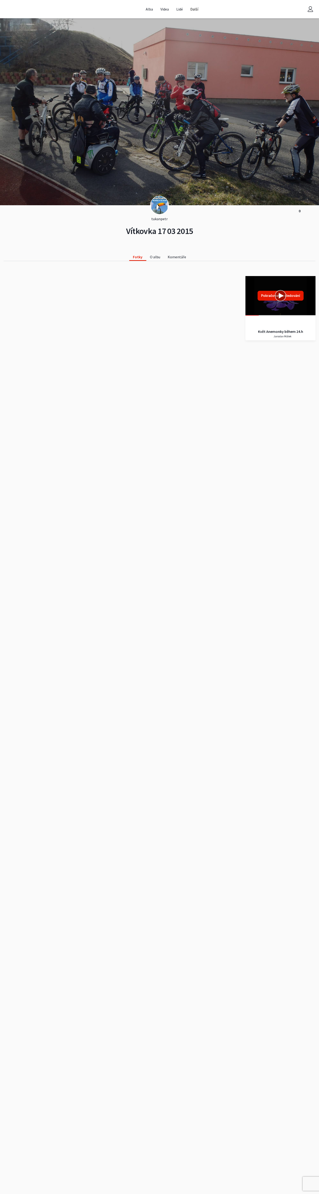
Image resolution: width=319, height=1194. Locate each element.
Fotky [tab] (137, 257)
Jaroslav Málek (282, 336)
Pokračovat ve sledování (280, 296)
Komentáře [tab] (177, 257)
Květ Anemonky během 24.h (280, 331)
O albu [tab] (155, 257)
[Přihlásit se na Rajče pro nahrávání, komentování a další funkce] (310, 9)
